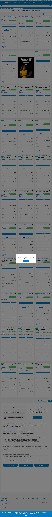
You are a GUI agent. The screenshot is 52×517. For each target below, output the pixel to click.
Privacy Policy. (34, 513)
